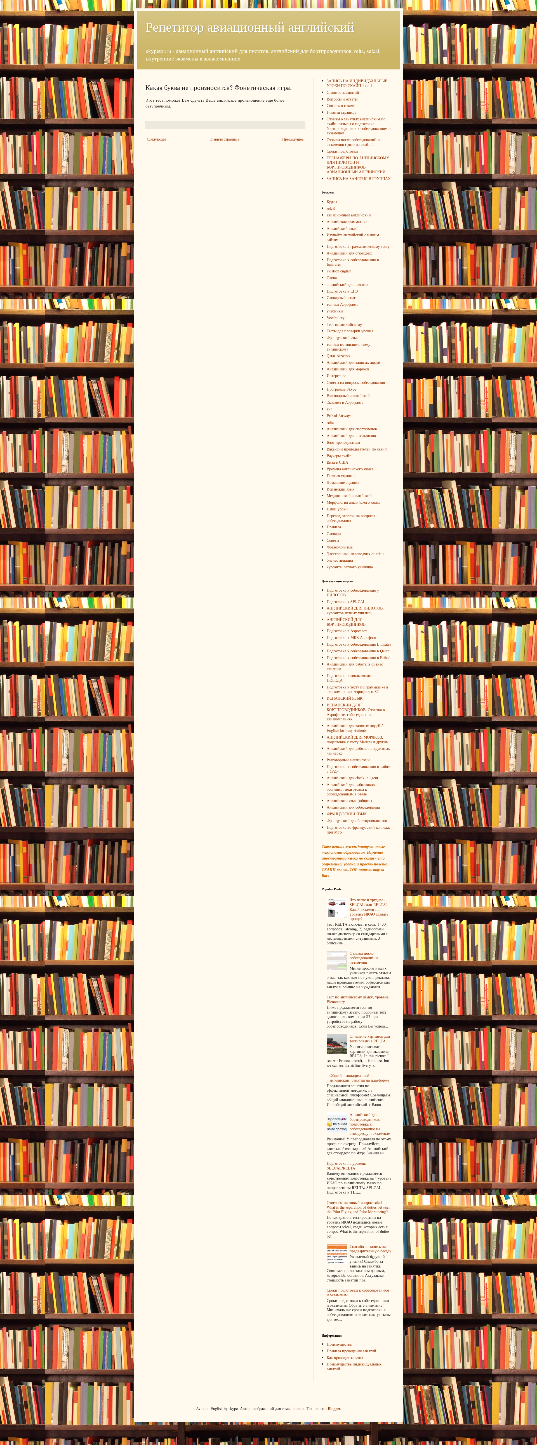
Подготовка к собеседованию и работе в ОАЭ (359, 769)
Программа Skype (341, 389)
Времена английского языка (350, 468)
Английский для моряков (348, 369)
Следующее (156, 139)
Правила (334, 526)
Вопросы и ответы (342, 99)
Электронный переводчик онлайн (355, 553)
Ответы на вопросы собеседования (356, 382)
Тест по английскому (344, 324)
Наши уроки (337, 509)
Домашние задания (343, 482)
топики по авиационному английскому (348, 347)
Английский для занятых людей (353, 362)
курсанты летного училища (350, 566)
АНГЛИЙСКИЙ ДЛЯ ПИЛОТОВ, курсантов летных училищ (355, 610)
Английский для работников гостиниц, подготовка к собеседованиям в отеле (351, 789)
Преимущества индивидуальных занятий (354, 1366)
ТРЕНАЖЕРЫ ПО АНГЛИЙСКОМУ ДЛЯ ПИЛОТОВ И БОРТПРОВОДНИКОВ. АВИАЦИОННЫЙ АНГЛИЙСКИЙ (358, 164)
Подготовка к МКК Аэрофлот (351, 637)
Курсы (332, 201)
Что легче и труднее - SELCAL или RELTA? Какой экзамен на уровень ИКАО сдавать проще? (369, 909)
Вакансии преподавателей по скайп (357, 449)
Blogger (334, 1408)
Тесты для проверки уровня (350, 330)
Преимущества (339, 1344)
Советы (333, 540)
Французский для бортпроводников (357, 820)
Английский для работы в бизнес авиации (355, 666)
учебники (335, 311)
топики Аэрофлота (342, 304)
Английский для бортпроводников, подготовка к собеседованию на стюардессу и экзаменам (370, 1124)
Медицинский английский (349, 495)
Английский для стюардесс (349, 253)
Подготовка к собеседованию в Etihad (358, 657)
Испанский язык (340, 489)
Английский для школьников (351, 435)
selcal (331, 208)
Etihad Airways (339, 415)
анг (329, 409)
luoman (298, 1408)
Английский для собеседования (353, 807)
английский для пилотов (347, 284)
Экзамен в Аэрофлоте (345, 402)
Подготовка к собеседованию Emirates (359, 644)
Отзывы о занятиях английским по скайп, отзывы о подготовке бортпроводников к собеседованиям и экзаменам (359, 126)
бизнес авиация (340, 560)
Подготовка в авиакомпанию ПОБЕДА (351, 678)
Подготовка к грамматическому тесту (358, 246)
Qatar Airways (338, 355)
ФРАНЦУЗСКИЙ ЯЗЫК (347, 813)
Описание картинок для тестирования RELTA (370, 1038)
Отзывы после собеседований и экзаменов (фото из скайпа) (353, 142)
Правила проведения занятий (351, 1350)
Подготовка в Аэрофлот (347, 630)
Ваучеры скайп (339, 455)
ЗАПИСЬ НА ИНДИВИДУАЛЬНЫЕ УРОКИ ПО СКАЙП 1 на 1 (357, 83)
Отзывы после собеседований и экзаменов (364, 958)
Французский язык (343, 337)
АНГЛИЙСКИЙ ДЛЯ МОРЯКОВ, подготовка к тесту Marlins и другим (357, 739)
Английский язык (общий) (349, 800)
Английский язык (342, 228)
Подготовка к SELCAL (346, 601)
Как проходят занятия (345, 1357)
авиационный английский (349, 215)
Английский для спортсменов (352, 428)
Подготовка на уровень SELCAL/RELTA (346, 1166)
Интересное (336, 375)
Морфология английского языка (353, 502)
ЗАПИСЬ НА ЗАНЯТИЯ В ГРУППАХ (359, 178)
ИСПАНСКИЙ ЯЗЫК (344, 698)
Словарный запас (341, 297)
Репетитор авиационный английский (249, 26)
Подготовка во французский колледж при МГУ (358, 830)
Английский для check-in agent (352, 777)
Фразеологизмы (340, 547)
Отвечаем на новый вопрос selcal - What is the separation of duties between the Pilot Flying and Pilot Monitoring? (358, 1207)
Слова (332, 277)
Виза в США (337, 462)
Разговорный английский (348, 395)
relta (330, 422)
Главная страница (224, 139)
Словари (334, 533)
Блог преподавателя (343, 442)
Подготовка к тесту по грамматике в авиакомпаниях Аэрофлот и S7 (357, 689)
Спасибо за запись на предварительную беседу (370, 1249)
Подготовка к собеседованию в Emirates (353, 262)
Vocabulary (336, 317)
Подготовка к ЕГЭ (342, 291)
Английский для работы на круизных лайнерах (358, 751)
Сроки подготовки (342, 151)
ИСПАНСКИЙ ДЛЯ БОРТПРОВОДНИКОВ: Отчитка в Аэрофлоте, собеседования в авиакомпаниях (356, 712)
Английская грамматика (347, 221)
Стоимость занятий (343, 92)
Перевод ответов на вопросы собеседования (351, 518)
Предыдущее (292, 139)
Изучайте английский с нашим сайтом (353, 237)
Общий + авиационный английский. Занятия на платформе (359, 1078)
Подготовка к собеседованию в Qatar (358, 650)
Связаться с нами (341, 105)
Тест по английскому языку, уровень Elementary (357, 999)
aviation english (339, 271)
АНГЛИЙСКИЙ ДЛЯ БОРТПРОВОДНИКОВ (346, 622)
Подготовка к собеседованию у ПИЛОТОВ (353, 592)
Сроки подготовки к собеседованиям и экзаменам (358, 1292)
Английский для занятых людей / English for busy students (355, 728)
